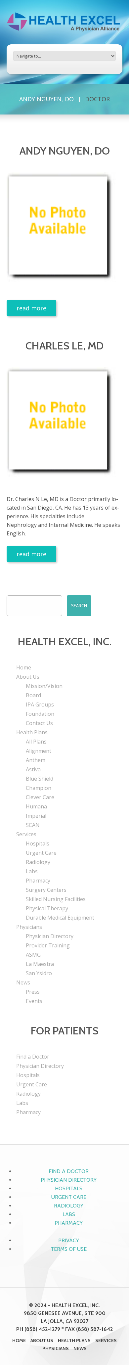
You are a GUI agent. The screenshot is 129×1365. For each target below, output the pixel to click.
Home (23, 667)
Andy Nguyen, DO (46, 99)
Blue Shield (39, 778)
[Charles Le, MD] (64, 425)
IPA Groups (40, 704)
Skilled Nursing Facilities (56, 899)
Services (26, 834)
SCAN (33, 825)
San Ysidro (39, 973)
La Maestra (40, 964)
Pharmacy (38, 880)
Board (33, 695)
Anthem (35, 760)
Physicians (29, 927)
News (23, 982)
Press (33, 991)
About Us (27, 676)
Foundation (40, 713)
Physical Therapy (47, 908)
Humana (36, 806)
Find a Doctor (32, 1056)
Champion (38, 788)
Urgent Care (41, 852)
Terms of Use (69, 1249)
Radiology (38, 862)
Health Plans (32, 732)
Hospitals (37, 843)
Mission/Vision (44, 686)
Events (34, 1001)
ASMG (33, 954)
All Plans (36, 741)
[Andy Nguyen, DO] (64, 230)
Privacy (68, 1240)
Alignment (38, 750)
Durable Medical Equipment (60, 917)
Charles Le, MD (64, 345)
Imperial (36, 815)
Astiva (33, 769)
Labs (32, 871)
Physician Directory (49, 936)
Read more (31, 308)
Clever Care (40, 797)
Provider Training (48, 945)
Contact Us (39, 723)
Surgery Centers (46, 889)
